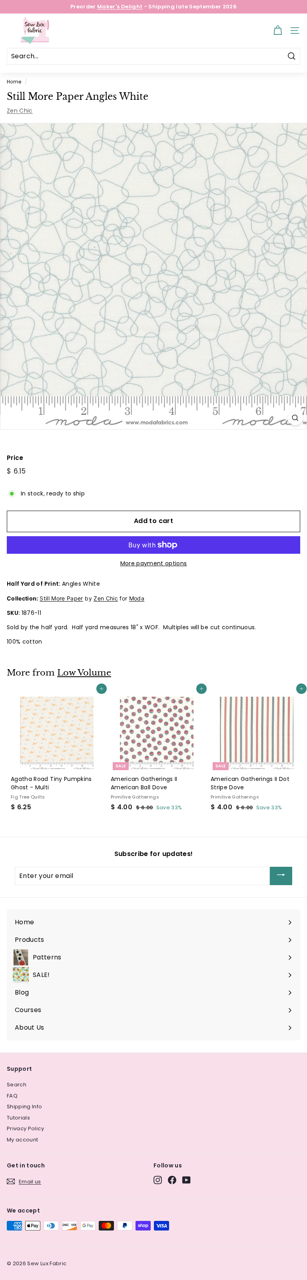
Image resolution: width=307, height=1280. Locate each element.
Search (16, 1084)
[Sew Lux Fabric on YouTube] (186, 1180)
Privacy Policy (25, 1128)
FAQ (12, 1096)
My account (22, 1139)
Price (15, 458)
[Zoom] (295, 417)
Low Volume (84, 673)
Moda (136, 598)
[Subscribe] (281, 876)
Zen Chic (20, 111)
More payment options (153, 563)
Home (14, 82)
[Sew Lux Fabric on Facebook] (172, 1180)
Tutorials (18, 1117)
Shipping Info (24, 1106)
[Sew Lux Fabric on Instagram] (158, 1180)
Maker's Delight (119, 6)
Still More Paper (61, 598)
